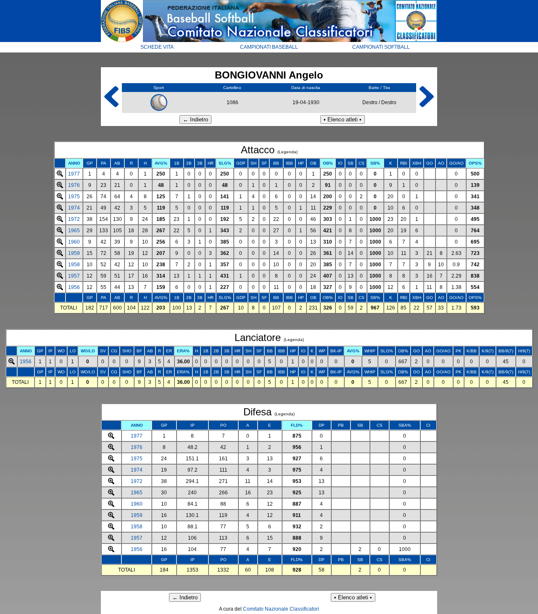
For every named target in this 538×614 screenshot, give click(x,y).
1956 (74, 287)
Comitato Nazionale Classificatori (281, 609)
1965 (74, 231)
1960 (74, 242)
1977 (74, 174)
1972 (74, 219)
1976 (74, 185)
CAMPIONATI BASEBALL (269, 47)
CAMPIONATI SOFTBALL (381, 47)
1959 (74, 253)
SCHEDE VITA (157, 47)
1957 (74, 276)
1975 (74, 196)
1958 (74, 265)
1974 (74, 208)
